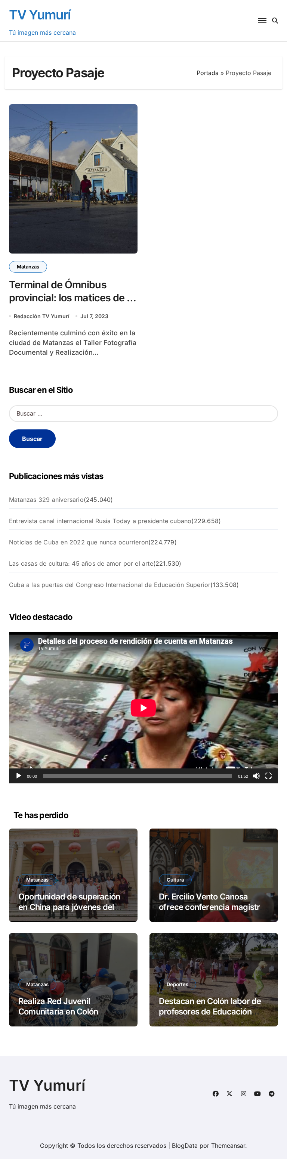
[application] (143, 707)
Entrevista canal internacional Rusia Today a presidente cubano (100, 521)
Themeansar (228, 1145)
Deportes (177, 984)
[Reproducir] (18, 776)
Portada (208, 73)
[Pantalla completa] (268, 776)
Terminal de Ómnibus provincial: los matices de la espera (72, 298)
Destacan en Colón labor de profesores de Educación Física (210, 1011)
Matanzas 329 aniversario (46, 499)
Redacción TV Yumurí (42, 316)
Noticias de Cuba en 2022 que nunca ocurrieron (78, 542)
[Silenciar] (256, 776)
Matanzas (28, 267)
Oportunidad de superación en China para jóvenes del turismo (69, 907)
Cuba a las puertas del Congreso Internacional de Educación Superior (109, 584)
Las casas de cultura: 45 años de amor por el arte (81, 563)
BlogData (185, 1145)
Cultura (175, 880)
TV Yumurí (40, 14)
